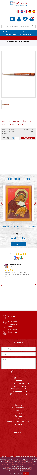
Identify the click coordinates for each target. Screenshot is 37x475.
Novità (18, 410)
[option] (18, 74)
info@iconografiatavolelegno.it (18, 394)
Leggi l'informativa (16, 473)
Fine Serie (18, 413)
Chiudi (26, 473)
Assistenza (18, 419)
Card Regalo (18, 424)
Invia (18, 372)
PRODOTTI (10, 42)
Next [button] (35, 203)
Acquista (28, 138)
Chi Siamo (18, 416)
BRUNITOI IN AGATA (18, 44)
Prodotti (18, 405)
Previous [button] (1, 203)
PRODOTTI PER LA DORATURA (22, 42)
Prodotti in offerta (18, 408)
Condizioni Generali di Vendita (18, 421)
